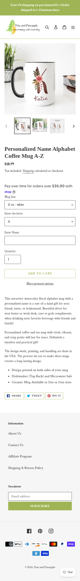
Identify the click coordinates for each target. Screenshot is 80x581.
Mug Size (10, 197)
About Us (14, 433)
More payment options (40, 284)
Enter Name (12, 232)
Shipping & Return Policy (25, 468)
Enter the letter (14, 214)
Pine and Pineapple (44, 567)
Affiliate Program (20, 456)
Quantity (10, 251)
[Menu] (73, 27)
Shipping (28, 171)
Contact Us (15, 445)
